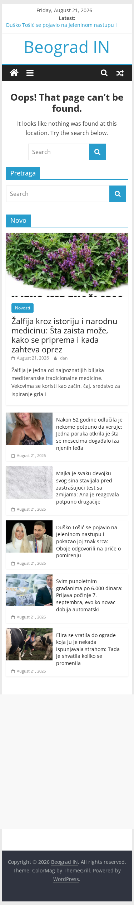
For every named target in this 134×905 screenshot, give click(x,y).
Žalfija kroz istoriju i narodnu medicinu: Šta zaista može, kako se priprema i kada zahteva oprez (64, 335)
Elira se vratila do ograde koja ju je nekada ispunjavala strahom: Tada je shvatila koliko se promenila (88, 649)
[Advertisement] (67, 761)
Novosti (22, 308)
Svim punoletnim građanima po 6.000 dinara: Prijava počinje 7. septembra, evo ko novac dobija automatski (89, 595)
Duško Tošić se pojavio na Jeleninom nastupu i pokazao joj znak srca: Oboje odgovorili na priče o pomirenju (88, 541)
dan (64, 358)
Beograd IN (67, 46)
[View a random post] (120, 72)
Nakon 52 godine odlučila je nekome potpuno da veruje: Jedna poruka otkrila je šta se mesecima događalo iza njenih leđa (89, 433)
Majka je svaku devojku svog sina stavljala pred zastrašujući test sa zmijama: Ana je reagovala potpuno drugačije (87, 487)
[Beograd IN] (14, 73)
